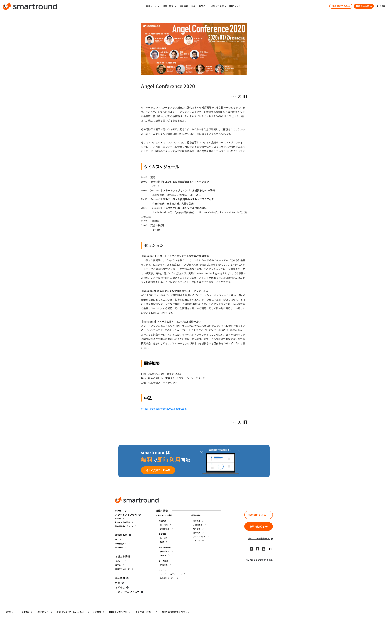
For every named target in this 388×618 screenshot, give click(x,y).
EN (383, 6)
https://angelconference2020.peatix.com (164, 408)
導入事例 (184, 6)
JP (377, 6)
